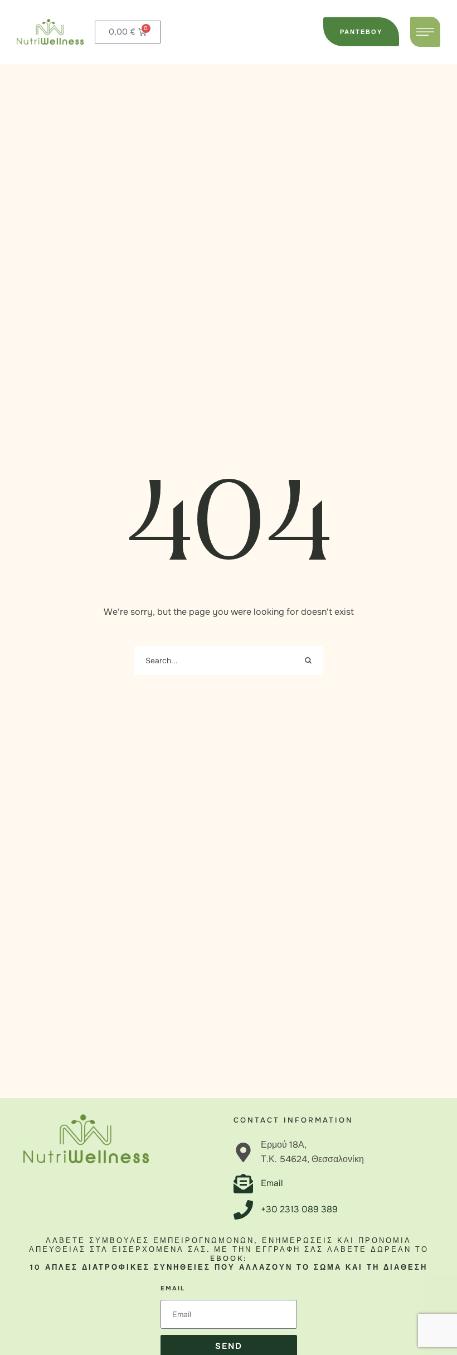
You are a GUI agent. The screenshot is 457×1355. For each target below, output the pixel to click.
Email (173, 1288)
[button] (361, 31)
